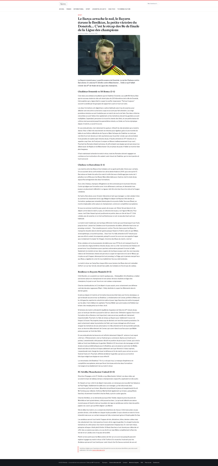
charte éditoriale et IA (98, 450)
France (69, 9)
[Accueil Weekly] (63, 4)
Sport (88, 9)
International (79, 9)
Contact (125, 462)
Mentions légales (134, 462)
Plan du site (148, 462)
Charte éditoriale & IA (115, 462)
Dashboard (156, 462)
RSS (142, 462)
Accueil (61, 9)
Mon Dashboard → (153, 3)
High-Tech (111, 9)
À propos (104, 462)
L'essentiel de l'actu (99, 9)
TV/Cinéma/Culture (123, 9)
